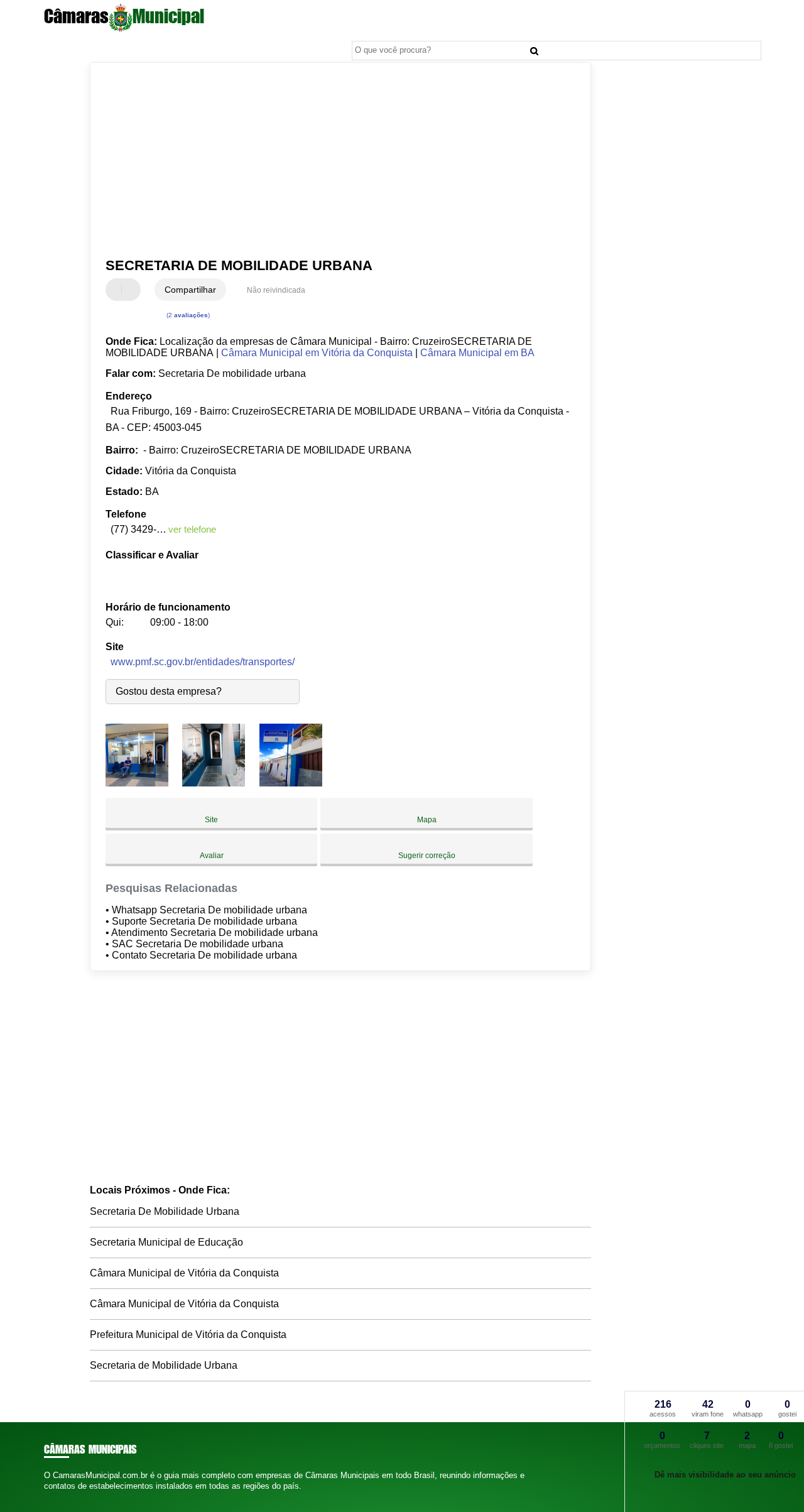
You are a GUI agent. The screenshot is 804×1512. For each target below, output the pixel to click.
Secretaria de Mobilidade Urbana (163, 1365)
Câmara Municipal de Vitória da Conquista (184, 1273)
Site (211, 819)
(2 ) (187, 315)
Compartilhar (190, 290)
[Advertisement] (332, 160)
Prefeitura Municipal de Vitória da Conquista (188, 1334)
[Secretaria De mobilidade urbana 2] (213, 783)
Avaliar (212, 855)
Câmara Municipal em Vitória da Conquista (317, 352)
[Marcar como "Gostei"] (117, 290)
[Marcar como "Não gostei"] (132, 290)
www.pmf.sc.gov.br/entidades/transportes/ (203, 661)
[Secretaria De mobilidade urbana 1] (137, 783)
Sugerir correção (426, 855)
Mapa (427, 819)
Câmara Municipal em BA (477, 352)
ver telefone (192, 529)
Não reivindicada (276, 290)
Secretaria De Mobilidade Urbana (164, 1211)
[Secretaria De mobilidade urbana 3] (290, 783)
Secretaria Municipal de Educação (166, 1242)
